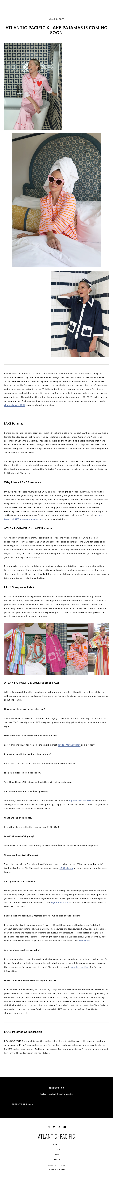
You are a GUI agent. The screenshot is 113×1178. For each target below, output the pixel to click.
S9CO (56, 1169)
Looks (56, 1149)
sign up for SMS (59, 902)
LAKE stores (66, 868)
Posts (56, 1144)
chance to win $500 (14, 405)
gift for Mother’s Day (69, 745)
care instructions (80, 967)
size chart (84, 940)
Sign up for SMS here (80, 800)
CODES (56, 1159)
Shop (57, 1154)
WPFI (62, 1169)
